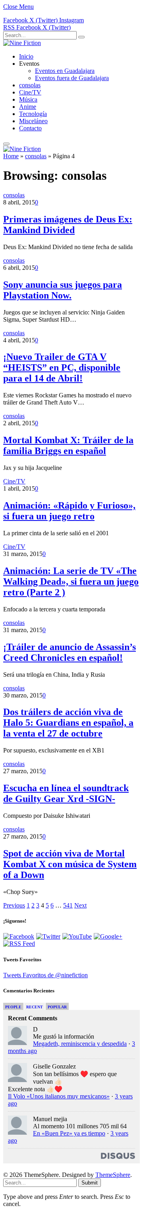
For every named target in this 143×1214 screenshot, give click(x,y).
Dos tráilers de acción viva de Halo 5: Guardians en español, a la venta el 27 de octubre (68, 723)
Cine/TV (30, 92)
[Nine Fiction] (22, 42)
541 (68, 905)
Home (11, 156)
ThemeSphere (112, 1174)
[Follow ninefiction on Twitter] (48, 936)
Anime (27, 106)
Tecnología (33, 113)
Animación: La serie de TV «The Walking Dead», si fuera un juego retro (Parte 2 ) (71, 581)
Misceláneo (33, 121)
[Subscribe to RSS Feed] (19, 943)
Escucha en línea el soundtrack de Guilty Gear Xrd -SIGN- (66, 793)
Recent (34, 1007)
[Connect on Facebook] (18, 936)
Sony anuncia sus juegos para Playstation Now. (62, 290)
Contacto (30, 128)
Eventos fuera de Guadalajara (72, 78)
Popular (57, 1007)
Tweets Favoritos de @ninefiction (45, 975)
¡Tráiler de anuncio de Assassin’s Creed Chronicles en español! (69, 652)
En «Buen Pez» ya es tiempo (69, 1133)
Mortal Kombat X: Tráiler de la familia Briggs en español (68, 445)
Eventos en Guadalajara (65, 70)
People (13, 1007)
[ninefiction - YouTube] (77, 936)
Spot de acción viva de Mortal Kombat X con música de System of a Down (70, 864)
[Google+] (108, 936)
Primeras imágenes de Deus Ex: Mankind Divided (67, 224)
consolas (30, 85)
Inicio (26, 56)
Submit (89, 1183)
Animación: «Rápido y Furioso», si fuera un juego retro (69, 510)
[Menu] (6, 144)
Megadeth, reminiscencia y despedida (80, 1043)
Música (28, 99)
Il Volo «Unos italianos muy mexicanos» (59, 1096)
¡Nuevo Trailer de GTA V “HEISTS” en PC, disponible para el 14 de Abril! (61, 367)
